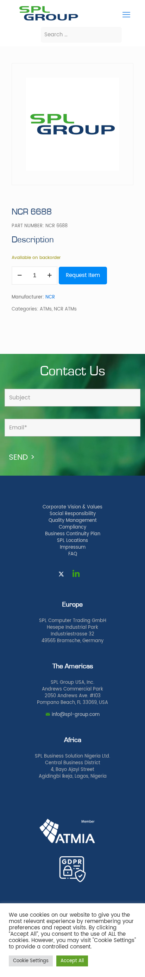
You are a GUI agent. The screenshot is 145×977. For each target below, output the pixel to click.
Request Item (83, 275)
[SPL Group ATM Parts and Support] (48, 20)
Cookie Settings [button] (31, 961)
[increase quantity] (49, 275)
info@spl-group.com (76, 714)
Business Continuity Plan (72, 534)
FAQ (72, 554)
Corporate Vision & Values (72, 507)
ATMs (46, 309)
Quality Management (73, 520)
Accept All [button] (72, 961)
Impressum (73, 547)
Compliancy (72, 527)
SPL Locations (72, 540)
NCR (50, 297)
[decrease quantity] (19, 275)
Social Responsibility (73, 514)
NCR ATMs (65, 309)
